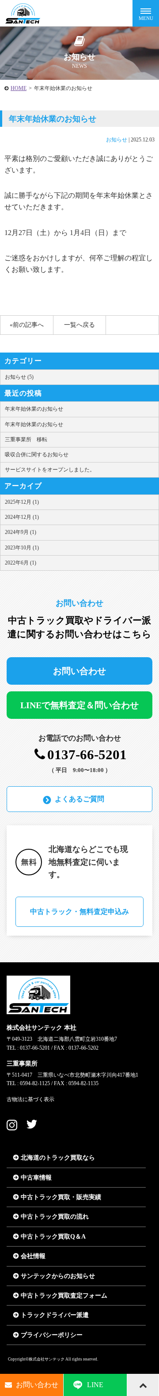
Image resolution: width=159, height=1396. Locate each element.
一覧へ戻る (79, 325)
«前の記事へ (27, 325)
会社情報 (33, 1256)
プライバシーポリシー (52, 1335)
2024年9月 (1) (20, 532)
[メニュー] (145, 13)
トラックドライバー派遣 (55, 1315)
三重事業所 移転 (26, 439)
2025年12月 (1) (22, 502)
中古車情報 (36, 1177)
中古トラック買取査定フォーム (64, 1295)
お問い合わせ (79, 671)
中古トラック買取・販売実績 (61, 1197)
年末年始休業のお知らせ (34, 409)
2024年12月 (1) (22, 517)
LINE (95, 1384)
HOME (18, 88)
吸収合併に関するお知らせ (36, 454)
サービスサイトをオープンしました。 (50, 470)
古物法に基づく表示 (30, 1099)
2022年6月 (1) (20, 563)
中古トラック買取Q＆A (53, 1236)
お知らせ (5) (19, 377)
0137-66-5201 (87, 754)
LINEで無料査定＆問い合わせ (79, 705)
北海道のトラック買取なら (58, 1157)
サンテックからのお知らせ (58, 1276)
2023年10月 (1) (22, 548)
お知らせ (116, 140)
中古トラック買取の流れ (55, 1216)
